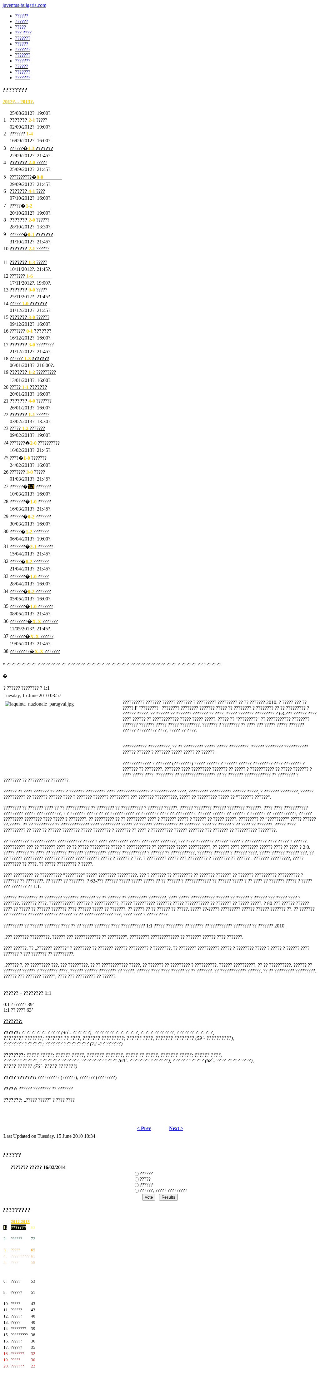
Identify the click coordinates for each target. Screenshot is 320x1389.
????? (145, 1179)
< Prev (144, 1128)
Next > (176, 1128)
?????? (146, 1173)
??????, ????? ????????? (163, 1190)
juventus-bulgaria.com (24, 5)
